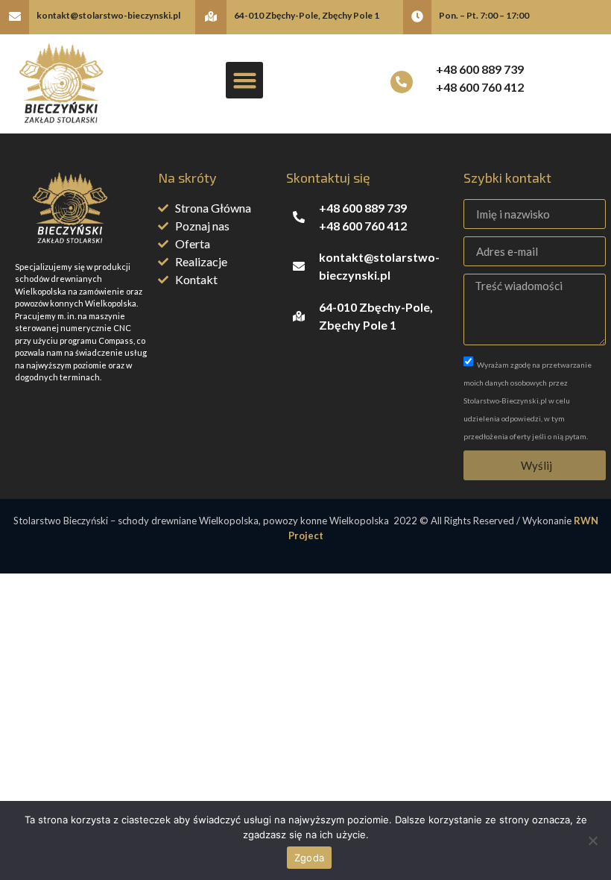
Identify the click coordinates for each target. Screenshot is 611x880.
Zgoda (309, 858)
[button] (244, 80)
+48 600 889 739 (480, 69)
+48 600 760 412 (480, 87)
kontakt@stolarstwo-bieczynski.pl (108, 15)
